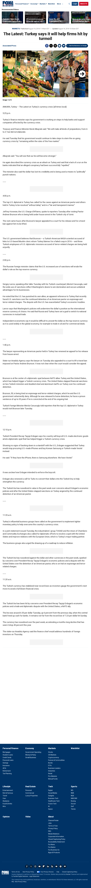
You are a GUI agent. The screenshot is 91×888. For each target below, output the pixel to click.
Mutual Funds (53, 779)
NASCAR (74, 798)
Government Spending (33, 752)
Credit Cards (7, 757)
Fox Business (8, 3)
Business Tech (53, 798)
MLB (72, 796)
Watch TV (83, 4)
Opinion (6, 816)
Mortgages (6, 752)
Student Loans (8, 755)
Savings (5, 763)
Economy (34, 4)
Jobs (50, 823)
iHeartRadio (65, 866)
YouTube (39, 866)
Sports (74, 786)
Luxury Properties (31, 796)
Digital (50, 790)
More (59, 4)
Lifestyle (6, 786)
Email (63, 46)
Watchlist (51, 4)
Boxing (73, 801)
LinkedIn (48, 866)
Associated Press (9, 46)
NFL (72, 790)
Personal (28, 790)
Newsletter (56, 866)
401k (4, 768)
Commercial (29, 793)
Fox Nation (51, 847)
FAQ (49, 831)
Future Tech (52, 804)
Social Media (52, 793)
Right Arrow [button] (87, 17)
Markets (43, 4)
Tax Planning (7, 773)
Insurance (6, 765)
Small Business (30, 757)
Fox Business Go (53, 850)
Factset (68, 874)
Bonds (50, 763)
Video (28, 816)
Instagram (35, 866)
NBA (72, 793)
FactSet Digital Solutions (20, 876)
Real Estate (30, 786)
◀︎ (8, 73)
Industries (51, 771)
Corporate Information (56, 836)
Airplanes (6, 801)
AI (49, 806)
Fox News (51, 844)
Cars (4, 798)
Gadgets (51, 796)
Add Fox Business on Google (78, 45)
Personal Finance (21, 4)
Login (75, 4)
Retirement (7, 771)
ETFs (50, 765)
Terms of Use (53, 826)
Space (50, 809)
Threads (55, 46)
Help (57, 872)
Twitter (51, 46)
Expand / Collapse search (69, 4)
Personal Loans (8, 760)
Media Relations (53, 834)
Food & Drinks (7, 804)
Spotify (60, 866)
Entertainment (8, 790)
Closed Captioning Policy (56, 839)
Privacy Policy (53, 828)
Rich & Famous (8, 793)
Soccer (73, 804)
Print (59, 46)
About (51, 816)
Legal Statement (34, 876)
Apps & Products (54, 852)
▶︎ (82, 73)
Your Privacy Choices (47, 872)
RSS (52, 866)
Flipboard (44, 866)
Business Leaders (54, 768)
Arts (4, 806)
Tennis (73, 809)
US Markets (52, 755)
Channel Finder (53, 820)
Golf (72, 806)
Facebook (47, 46)
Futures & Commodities (56, 760)
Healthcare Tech (54, 801)
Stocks (50, 752)
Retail (50, 773)
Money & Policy (30, 755)
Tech (50, 786)
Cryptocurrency (53, 757)
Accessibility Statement (56, 842)
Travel (5, 796)
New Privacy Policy (28, 872)
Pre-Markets (52, 776)
